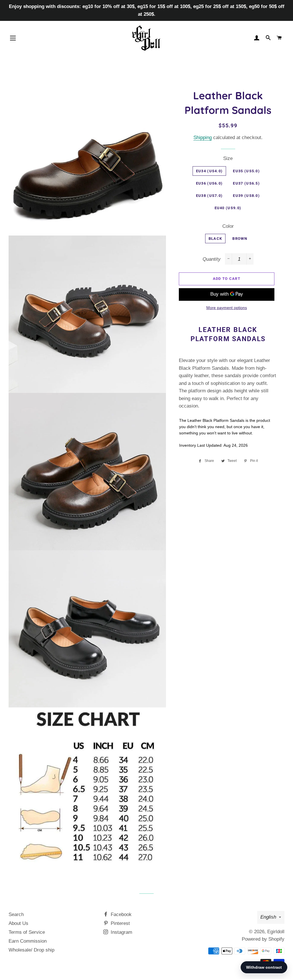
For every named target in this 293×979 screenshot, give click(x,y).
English (268, 917)
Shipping (202, 137)
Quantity (212, 259)
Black (215, 238)
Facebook (120, 914)
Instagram (120, 932)
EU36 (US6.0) (209, 183)
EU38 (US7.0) (209, 195)
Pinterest (119, 923)
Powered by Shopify (263, 939)
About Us (18, 923)
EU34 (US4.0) (209, 171)
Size (228, 158)
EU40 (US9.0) (228, 208)
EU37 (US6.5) (246, 183)
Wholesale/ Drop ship (31, 950)
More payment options (226, 307)
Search (16, 914)
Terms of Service (27, 932)
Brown (239, 238)
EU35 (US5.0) (246, 171)
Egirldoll (275, 931)
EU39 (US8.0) (246, 195)
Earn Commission (28, 941)
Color (228, 226)
